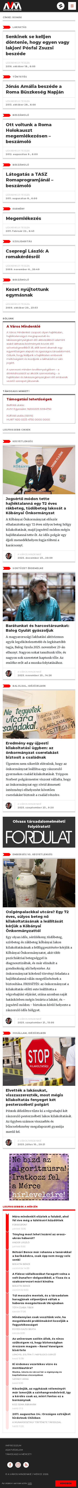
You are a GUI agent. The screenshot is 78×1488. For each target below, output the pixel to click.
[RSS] (26, 1465)
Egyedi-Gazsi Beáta (24, 1329)
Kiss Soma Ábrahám (24, 1404)
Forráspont (19, 1224)
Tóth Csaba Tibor (23, 1307)
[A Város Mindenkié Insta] (18, 1465)
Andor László (20, 1242)
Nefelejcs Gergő (45, 1354)
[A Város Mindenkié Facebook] (10, 1465)
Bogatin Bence (21, 1264)
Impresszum (13, 1445)
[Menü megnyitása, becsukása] (72, 6)
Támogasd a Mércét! (18, 1454)
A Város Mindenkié (30, 554)
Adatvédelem (14, 1449)
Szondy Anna (20, 1379)
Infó (30, 1483)
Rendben (66, 1483)
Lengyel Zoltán (21, 1354)
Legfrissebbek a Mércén (20, 1206)
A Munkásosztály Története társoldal (36, 1422)
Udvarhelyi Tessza (18, 62)
